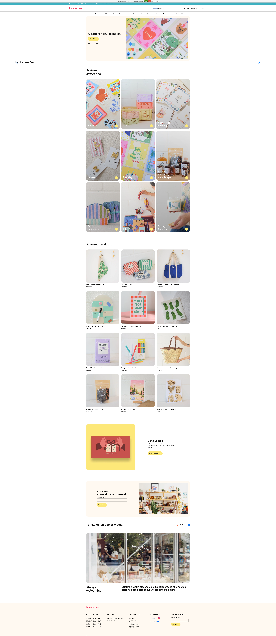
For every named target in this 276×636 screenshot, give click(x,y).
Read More (92, 38)
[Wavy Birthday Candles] (138, 349)
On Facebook (183, 524)
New (92, 14)
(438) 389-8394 (111, 620)
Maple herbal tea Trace (94, 409)
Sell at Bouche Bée (134, 626)
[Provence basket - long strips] (173, 349)
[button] (89, 43)
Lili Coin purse (126, 284)
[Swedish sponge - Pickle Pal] (173, 307)
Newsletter (132, 623)
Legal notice (132, 627)
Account (204, 8)
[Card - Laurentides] (138, 390)
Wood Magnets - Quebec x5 (166, 409)
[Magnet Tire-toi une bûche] (138, 307)
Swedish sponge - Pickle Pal (167, 326)
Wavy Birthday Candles (129, 368)
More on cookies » (155, 1)
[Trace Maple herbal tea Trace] (102, 390)
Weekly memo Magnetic (94, 326)
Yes (146, 1)
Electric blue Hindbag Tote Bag (168, 284)
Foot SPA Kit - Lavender (94, 368)
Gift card (192, 8)
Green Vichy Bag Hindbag (95, 284)
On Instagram (172, 524)
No (149, 1)
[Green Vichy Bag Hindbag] (102, 266)
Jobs (130, 617)
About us (131, 618)
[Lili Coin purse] (138, 266)
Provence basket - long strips (167, 368)
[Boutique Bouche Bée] (75, 8)
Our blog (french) (133, 620)
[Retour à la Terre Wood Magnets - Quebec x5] (173, 390)
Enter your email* (102, 497)
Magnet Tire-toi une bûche (131, 326)
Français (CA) (161, 8)
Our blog (186, 8)
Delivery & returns (134, 624)
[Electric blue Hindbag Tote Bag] (173, 266)
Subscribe (101, 504)
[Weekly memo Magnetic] (102, 307)
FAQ (130, 621)
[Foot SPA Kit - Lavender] (102, 349)
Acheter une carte (154, 453)
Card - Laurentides (128, 409)
